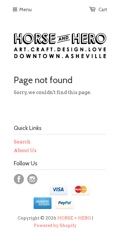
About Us (25, 150)
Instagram (32, 179)
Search (22, 142)
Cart (103, 10)
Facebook (19, 179)
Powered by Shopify (55, 225)
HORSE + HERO (74, 218)
